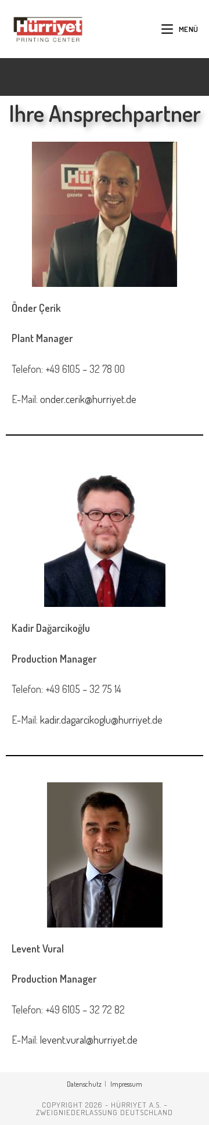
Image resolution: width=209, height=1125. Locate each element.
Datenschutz (84, 1084)
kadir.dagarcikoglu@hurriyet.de (101, 719)
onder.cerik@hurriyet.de (88, 399)
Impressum (126, 1084)
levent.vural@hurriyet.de (89, 1039)
